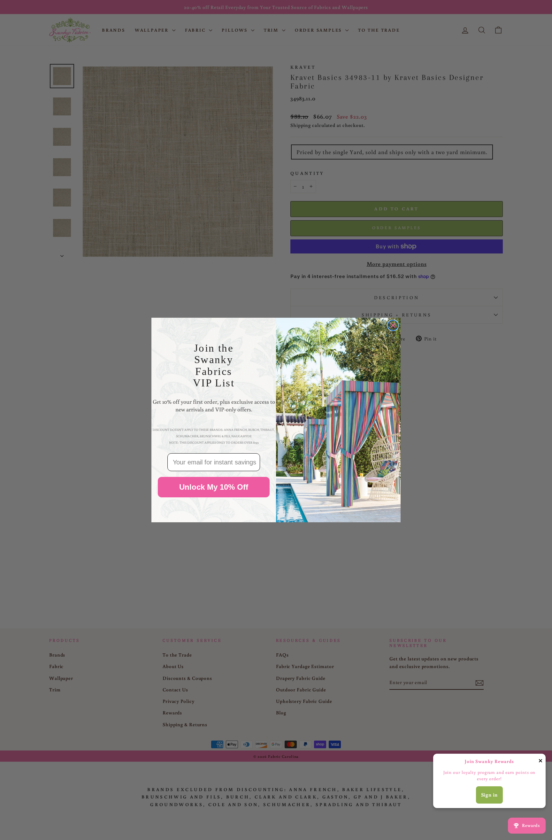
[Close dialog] (393, 325)
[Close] (540, 761)
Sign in (489, 794)
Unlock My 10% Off (213, 487)
